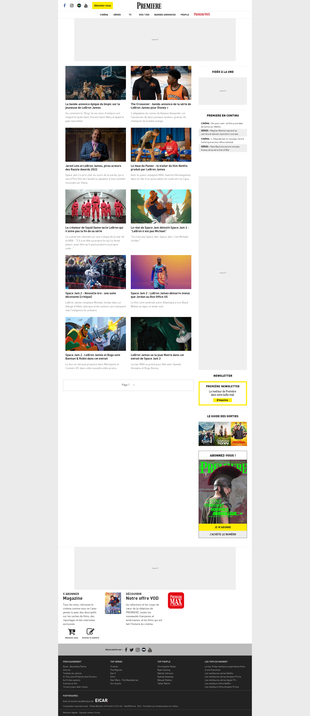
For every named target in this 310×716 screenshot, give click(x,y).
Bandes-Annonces (165, 14)
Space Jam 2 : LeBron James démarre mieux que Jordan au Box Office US (160, 294)
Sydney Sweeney (165, 676)
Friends (114, 666)
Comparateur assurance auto (75, 706)
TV (130, 14)
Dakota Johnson (165, 673)
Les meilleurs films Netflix (218, 683)
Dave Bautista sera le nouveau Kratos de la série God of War (220, 148)
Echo (112, 676)
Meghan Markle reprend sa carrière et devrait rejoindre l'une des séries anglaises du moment (219, 133)
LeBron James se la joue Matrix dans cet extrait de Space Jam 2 (157, 356)
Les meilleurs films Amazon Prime (222, 686)
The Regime (116, 669)
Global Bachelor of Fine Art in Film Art (106, 706)
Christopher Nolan (166, 666)
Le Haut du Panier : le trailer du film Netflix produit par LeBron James (159, 167)
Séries (117, 14)
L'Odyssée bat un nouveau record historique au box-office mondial (222, 140)
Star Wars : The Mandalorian (124, 680)
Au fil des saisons (71, 680)
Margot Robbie (164, 680)
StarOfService (130, 706)
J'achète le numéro (223, 534)
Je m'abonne (223, 527)
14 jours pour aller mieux (75, 686)
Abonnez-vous (102, 5)
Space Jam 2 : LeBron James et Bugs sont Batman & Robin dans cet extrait (92, 356)
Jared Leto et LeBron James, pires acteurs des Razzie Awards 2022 (93, 167)
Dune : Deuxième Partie (74, 666)
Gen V (113, 673)
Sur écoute (115, 683)
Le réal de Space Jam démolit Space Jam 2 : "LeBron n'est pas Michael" (160, 229)
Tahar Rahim (163, 683)
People (185, 14)
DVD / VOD (144, 14)
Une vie (66, 669)
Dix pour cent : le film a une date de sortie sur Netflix (222, 125)
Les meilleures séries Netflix (219, 673)
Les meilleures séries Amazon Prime (223, 676)
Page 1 (125, 384)
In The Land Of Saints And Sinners (80, 676)
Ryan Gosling (163, 669)
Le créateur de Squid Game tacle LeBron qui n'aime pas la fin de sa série (94, 229)
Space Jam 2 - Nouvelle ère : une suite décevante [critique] (90, 294)
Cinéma (104, 14)
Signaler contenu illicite (89, 712)
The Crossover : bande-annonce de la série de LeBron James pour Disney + (161, 105)
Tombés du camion (72, 673)
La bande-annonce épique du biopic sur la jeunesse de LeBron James (92, 105)
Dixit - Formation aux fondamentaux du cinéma (157, 706)
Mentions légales (70, 712)
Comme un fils (70, 683)
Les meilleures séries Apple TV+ (221, 680)
